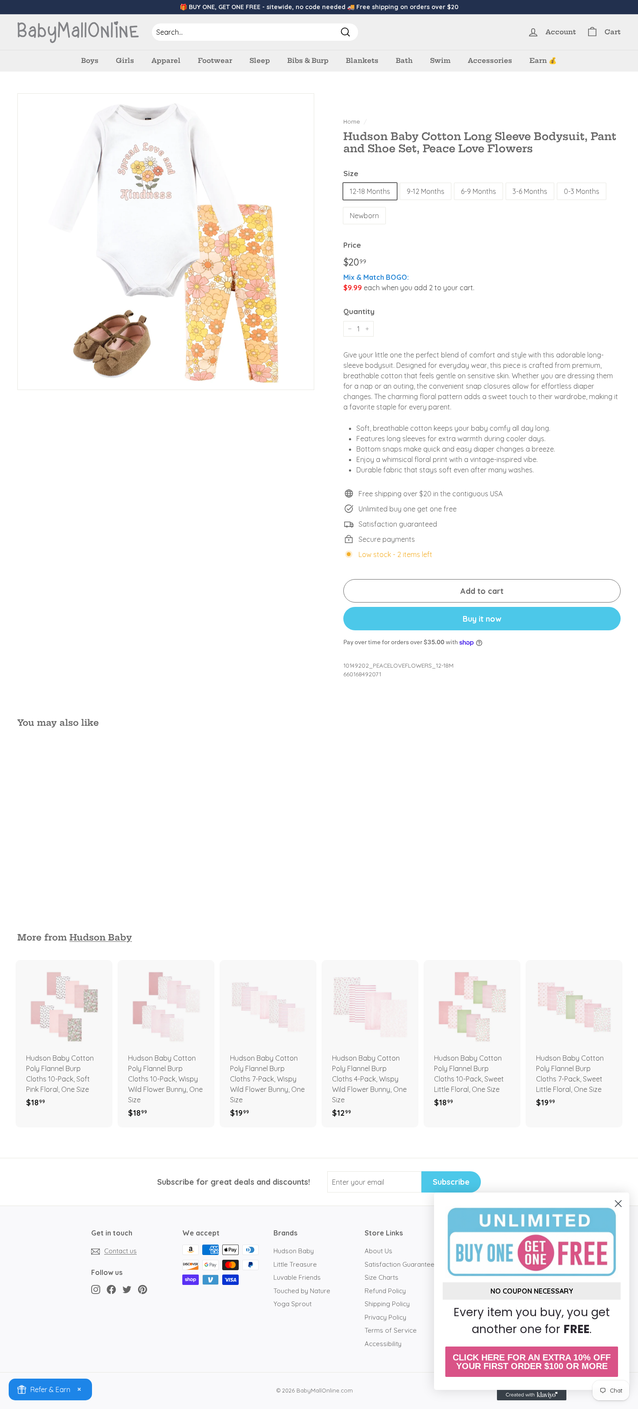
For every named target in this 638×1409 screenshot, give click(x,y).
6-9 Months (478, 191)
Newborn (364, 215)
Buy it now (482, 619)
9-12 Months (425, 191)
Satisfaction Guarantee (399, 1264)
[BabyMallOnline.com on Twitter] (127, 1289)
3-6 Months (530, 191)
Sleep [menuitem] (260, 60)
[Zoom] (166, 242)
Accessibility (383, 1344)
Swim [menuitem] (440, 60)
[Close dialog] (618, 1203)
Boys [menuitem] (90, 60)
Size (350, 173)
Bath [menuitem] (404, 60)
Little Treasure (295, 1264)
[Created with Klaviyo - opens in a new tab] (531, 1395)
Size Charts (381, 1277)
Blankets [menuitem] (362, 60)
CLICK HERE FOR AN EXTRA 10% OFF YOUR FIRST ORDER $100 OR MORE (532, 1362)
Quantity (359, 311)
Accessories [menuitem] (490, 60)
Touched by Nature (301, 1291)
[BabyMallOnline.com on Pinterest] (142, 1289)
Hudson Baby (100, 937)
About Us (378, 1251)
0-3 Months (581, 191)
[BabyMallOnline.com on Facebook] (111, 1289)
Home (351, 121)
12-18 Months (370, 191)
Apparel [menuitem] (166, 60)
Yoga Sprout (292, 1304)
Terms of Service (391, 1330)
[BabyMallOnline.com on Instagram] (95, 1289)
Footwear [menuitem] (215, 60)
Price (352, 244)
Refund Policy (385, 1291)
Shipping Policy (387, 1304)
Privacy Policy (385, 1317)
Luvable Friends (297, 1277)
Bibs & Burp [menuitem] (308, 60)
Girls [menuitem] (125, 60)
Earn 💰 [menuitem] (543, 60)
